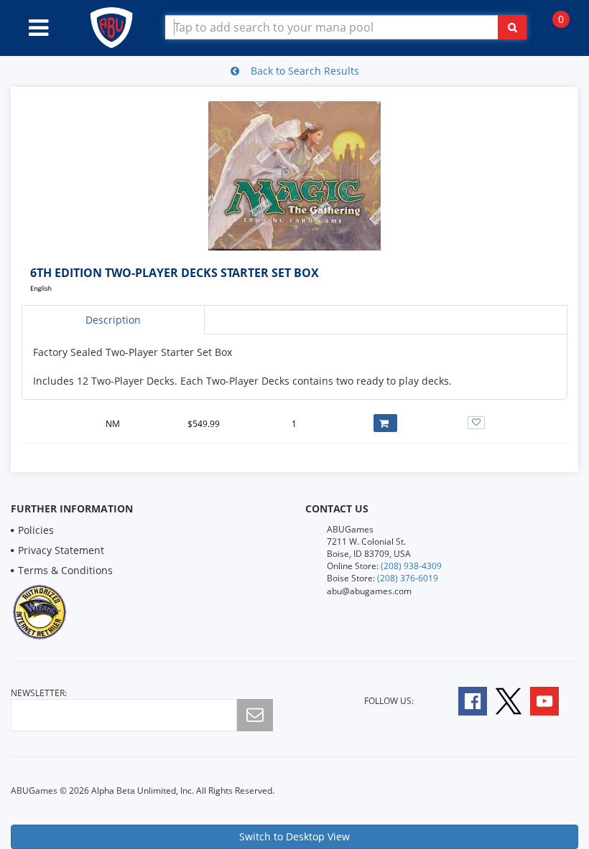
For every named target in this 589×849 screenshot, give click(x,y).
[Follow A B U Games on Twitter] (508, 700)
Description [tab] (113, 320)
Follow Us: (389, 701)
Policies (36, 530)
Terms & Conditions (65, 570)
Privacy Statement (61, 550)
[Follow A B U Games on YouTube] (554, 700)
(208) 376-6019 (407, 578)
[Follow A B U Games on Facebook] (463, 700)
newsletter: (39, 693)
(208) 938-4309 (411, 566)
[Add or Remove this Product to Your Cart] (385, 423)
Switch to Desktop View (294, 836)
